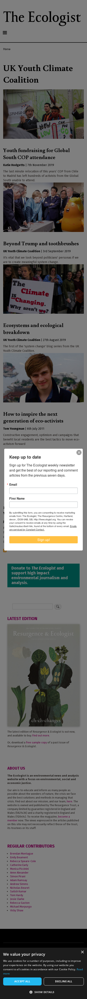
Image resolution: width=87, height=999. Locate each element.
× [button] (82, 952)
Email (13, 484)
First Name (17, 498)
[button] (43, 992)
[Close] (79, 452)
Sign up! (43, 539)
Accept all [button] (22, 981)
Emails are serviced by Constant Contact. (43, 527)
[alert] (43, 973)
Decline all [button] (63, 981)
